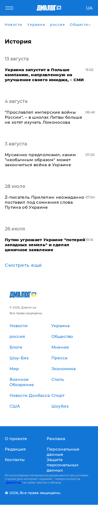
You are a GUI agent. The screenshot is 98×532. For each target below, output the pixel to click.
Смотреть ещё (23, 265)
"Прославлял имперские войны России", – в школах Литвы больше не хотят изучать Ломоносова (43, 117)
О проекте (16, 438)
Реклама (56, 438)
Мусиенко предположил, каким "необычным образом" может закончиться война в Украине (40, 159)
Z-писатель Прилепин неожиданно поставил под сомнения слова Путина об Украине (44, 202)
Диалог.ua (13, 482)
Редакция (15, 449)
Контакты (15, 459)
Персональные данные (63, 452)
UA (89, 8)
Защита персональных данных (62, 465)
